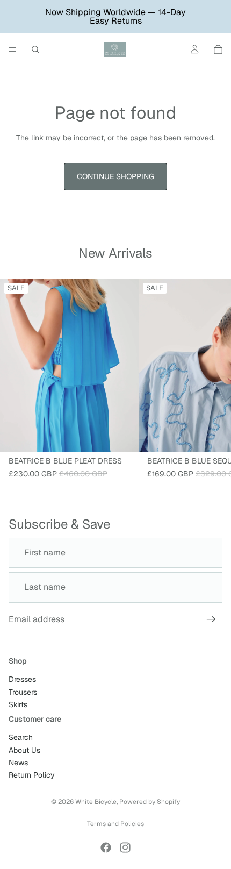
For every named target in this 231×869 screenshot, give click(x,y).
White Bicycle (96, 801)
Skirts (18, 704)
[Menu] (12, 49)
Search (21, 737)
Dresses (22, 679)
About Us (24, 750)
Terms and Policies (115, 824)
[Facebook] (105, 847)
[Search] (35, 49)
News (18, 762)
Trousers (23, 692)
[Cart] (218, 49)
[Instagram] (125, 847)
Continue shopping (115, 176)
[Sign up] (211, 619)
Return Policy (32, 775)
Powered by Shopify (149, 801)
